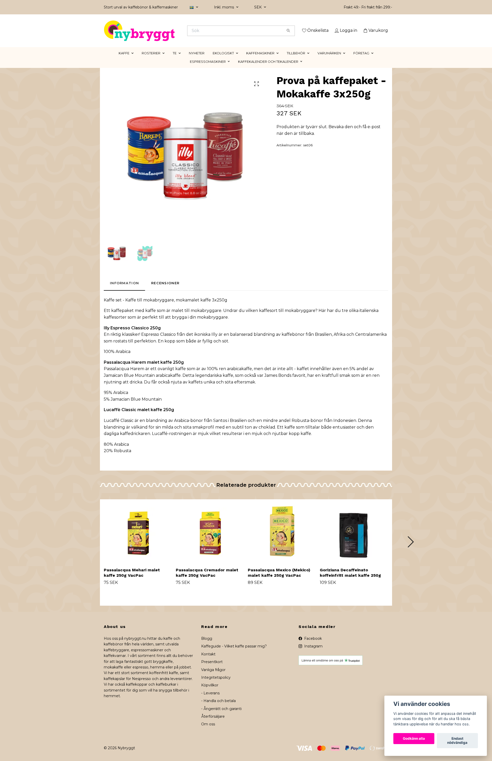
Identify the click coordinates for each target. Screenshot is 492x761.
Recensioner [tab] (165, 290)
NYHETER (196, 60)
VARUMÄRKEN (329, 60)
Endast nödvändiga (457, 741)
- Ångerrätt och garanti (221, 716)
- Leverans (210, 700)
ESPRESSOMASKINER (208, 69)
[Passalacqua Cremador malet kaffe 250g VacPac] (210, 538)
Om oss (208, 731)
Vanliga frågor (213, 677)
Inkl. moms (224, 7)
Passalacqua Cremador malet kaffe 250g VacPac (207, 580)
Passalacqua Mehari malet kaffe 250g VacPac (132, 580)
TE (175, 60)
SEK (258, 7)
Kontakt (208, 661)
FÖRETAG (361, 60)
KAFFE (124, 60)
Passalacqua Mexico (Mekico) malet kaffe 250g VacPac (279, 580)
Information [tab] (124, 290)
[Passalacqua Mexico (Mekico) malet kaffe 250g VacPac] (282, 538)
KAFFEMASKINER (260, 60)
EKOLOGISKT (223, 60)
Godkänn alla (414, 739)
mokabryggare (158, 307)
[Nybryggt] (175, 30)
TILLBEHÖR (296, 60)
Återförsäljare (213, 723)
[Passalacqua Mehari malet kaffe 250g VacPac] (138, 538)
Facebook (312, 645)
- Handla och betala (218, 708)
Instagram (313, 653)
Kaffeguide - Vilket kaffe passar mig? (234, 653)
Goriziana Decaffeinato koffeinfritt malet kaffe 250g (350, 580)
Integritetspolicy (216, 684)
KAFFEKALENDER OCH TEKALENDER (268, 69)
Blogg (206, 645)
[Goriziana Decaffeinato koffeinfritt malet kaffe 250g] (354, 538)
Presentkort (212, 669)
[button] (410, 549)
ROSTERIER (151, 60)
